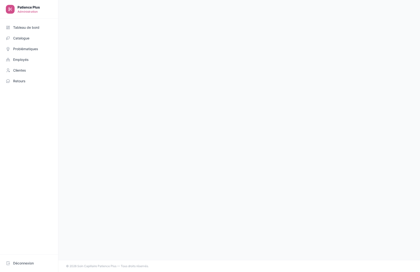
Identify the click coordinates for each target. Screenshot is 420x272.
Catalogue (21, 38)
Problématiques (25, 49)
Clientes (19, 70)
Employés (21, 59)
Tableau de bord (26, 27)
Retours (19, 81)
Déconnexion (23, 263)
